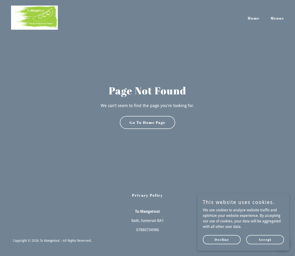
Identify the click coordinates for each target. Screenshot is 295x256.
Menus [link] (277, 18)
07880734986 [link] (147, 230)
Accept (265, 239)
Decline (222, 239)
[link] (34, 17)
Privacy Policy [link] (147, 195)
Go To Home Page (147, 122)
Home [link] (254, 18)
